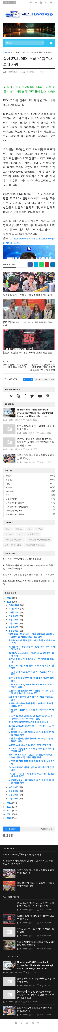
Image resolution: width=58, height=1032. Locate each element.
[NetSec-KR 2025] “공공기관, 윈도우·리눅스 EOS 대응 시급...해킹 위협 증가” (30, 756)
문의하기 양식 (46, 829)
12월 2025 (14, 604)
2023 (9, 806)
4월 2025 (14, 787)
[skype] (51, 2)
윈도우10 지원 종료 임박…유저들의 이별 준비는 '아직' (32, 641)
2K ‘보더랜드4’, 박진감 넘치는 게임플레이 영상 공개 (31, 768)
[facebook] (31, 2)
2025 (9, 601)
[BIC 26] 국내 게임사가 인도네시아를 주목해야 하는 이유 (27, 324)
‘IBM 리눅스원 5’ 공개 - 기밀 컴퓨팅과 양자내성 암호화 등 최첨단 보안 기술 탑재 (32, 635)
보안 (8, 495)
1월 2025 (14, 798)
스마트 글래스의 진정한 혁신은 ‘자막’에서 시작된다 (31, 727)
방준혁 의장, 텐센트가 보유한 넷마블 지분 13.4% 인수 (28, 295)
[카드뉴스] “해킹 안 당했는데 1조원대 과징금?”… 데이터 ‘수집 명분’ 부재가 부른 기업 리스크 (35, 442)
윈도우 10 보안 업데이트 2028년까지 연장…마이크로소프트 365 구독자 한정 (31, 717)
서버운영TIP (11, 499)
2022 (9, 810)
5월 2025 (14, 630)
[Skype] (19, 396)
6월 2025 (14, 627)
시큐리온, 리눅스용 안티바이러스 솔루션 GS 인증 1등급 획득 (31, 733)
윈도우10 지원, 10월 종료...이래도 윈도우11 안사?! (31, 666)
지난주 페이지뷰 (12, 829)
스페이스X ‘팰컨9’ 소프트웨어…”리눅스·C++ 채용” (31, 711)
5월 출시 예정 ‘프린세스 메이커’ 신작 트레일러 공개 (31, 698)
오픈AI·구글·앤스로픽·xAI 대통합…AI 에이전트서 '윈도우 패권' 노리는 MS (31, 692)
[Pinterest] (47, 396)
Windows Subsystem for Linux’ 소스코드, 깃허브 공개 (30, 685)
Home (6, 52)
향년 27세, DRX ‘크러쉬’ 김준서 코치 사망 (29, 722)
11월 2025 (14, 608)
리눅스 (9, 487)
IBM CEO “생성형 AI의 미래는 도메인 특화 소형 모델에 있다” (32, 750)
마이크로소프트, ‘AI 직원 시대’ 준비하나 (22, 559)
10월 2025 (14, 612)
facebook (49, 380)
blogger (28, 380)
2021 (9, 814)
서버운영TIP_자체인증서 (17, 506)
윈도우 (9, 475)
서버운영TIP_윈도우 (15, 502)
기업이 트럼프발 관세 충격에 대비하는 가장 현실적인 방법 (31, 739)
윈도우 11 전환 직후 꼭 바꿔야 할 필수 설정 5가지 (32, 762)
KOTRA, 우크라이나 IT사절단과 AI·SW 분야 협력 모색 (31, 654)
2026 (9, 598)
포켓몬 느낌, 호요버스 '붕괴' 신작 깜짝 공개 (30, 744)
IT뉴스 (9, 479)
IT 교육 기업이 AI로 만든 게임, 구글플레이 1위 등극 (31, 673)
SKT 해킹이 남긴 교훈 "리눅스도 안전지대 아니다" (31, 660)
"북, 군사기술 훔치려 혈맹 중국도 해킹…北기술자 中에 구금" (31, 775)
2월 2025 (14, 794)
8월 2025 (14, 619)
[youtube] (41, 2)
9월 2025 (14, 616)
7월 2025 (14, 623)
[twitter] (36, 2)
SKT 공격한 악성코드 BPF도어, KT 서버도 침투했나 (31, 679)
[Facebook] (25, 396)
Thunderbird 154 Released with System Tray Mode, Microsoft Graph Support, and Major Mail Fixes (35, 412)
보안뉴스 (10, 491)
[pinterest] (46, 2)
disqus (38, 380)
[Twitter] (32, 396)
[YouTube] (40, 396)
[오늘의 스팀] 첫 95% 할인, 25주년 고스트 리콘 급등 (27, 352)
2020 (9, 817)
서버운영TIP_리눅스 (15, 514)
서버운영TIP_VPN (14, 510)
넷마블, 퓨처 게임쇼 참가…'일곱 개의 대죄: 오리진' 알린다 (32, 648)
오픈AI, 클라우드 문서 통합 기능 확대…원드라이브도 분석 (31, 704)
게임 (12, 52)
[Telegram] (11, 396)
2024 (9, 803)
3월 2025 (14, 790)
